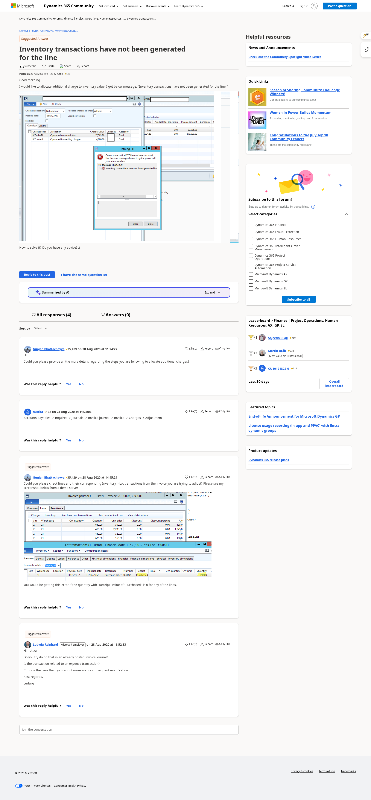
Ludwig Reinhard (45, 644)
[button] (288, 6)
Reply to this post (37, 274)
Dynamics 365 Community (69, 5)
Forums (57, 18)
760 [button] (294, 337)
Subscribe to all (298, 299)
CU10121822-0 (278, 369)
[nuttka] (27, 412)
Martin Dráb (277, 351)
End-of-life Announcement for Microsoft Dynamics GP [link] (294, 416)
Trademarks (348, 771)
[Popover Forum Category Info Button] (313, 206)
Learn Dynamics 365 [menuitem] (186, 6)
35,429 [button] (72, 349)
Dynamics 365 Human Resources (277, 239)
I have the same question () (84, 274)
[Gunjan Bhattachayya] (27, 349)
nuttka (60, 73)
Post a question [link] (339, 6)
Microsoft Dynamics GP (270, 281)
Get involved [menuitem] (107, 6)
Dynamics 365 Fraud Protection (276, 232)
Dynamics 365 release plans (268, 460)
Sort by (24, 328)
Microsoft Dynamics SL (270, 288)
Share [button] (67, 66)
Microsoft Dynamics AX (270, 274)
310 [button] (295, 368)
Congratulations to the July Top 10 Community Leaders (299, 137)
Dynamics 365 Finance (270, 225)
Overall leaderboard (334, 383)
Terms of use (327, 771)
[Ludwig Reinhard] (27, 644)
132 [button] (68, 73)
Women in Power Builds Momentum (300, 113)
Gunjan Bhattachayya (48, 349)
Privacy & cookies (302, 771)
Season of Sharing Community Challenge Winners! (305, 92)
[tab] (51, 316)
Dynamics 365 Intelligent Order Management (277, 247)
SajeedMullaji (278, 338)
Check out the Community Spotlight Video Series (284, 57)
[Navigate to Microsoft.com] (22, 5)
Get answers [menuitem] (130, 6)
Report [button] (85, 66)
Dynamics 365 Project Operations (269, 257)
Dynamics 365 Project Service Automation (275, 266)
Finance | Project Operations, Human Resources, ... (94, 18)
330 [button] (292, 350)
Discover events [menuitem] (156, 6)
